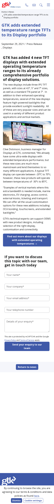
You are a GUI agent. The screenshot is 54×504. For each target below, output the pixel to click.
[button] (34, 5)
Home (4, 11)
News (11, 11)
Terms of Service (27, 340)
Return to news (27, 367)
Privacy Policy (10, 340)
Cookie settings (33, 500)
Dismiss (16, 500)
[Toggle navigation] (48, 5)
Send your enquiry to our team (27, 346)
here (36, 495)
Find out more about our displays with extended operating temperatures (27, 240)
